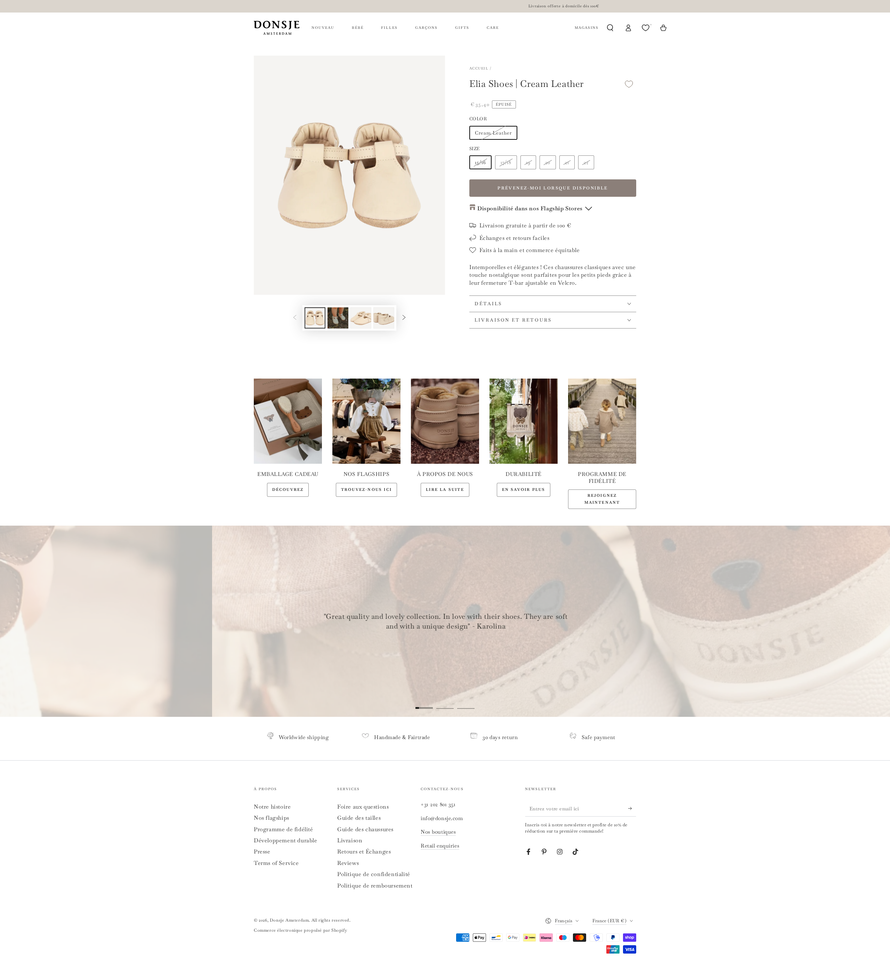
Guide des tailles (359, 817)
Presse (262, 851)
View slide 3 (466, 703)
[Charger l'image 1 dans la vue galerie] (315, 318)
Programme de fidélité (283, 829)
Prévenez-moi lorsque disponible (552, 188)
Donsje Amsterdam (289, 920)
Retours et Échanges (364, 851)
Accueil (478, 68)
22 (586, 162)
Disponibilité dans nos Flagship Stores (530, 208)
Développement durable (285, 840)
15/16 (480, 162)
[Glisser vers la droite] (404, 317)
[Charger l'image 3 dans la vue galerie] (360, 318)
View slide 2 (445, 703)
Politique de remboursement (375, 885)
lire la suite (445, 489)
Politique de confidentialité (373, 874)
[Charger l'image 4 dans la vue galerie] (383, 318)
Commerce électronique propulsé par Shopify (300, 930)
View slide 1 (424, 703)
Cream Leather (493, 133)
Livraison (349, 840)
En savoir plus (523, 489)
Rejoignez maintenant (602, 499)
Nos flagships (271, 817)
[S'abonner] (632, 808)
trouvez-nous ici (366, 489)
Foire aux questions (363, 806)
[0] (646, 27)
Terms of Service (276, 863)
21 (567, 162)
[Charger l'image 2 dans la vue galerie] (337, 318)
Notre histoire (272, 806)
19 (528, 162)
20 (547, 162)
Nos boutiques (438, 831)
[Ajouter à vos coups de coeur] (629, 84)
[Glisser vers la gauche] (294, 317)
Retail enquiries (440, 845)
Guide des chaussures (365, 829)
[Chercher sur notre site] (610, 27)
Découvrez (288, 489)
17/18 (506, 162)
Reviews (348, 863)
